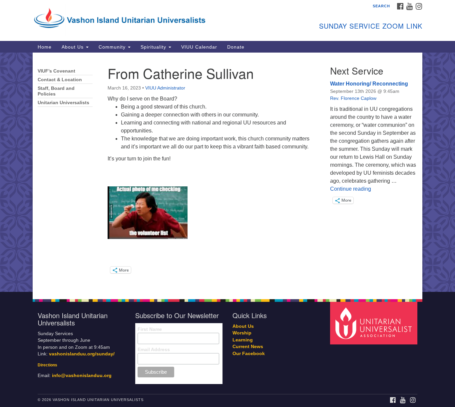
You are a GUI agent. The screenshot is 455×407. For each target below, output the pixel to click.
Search (381, 6)
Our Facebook (248, 353)
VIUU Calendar (199, 47)
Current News (247, 346)
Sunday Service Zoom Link (370, 26)
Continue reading (350, 189)
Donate (235, 47)
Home (45, 47)
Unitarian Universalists (63, 102)
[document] (227, 172)
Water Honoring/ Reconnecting (369, 84)
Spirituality (154, 47)
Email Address (154, 349)
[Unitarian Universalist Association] (374, 322)
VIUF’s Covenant (56, 71)
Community (113, 47)
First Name (150, 329)
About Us (73, 47)
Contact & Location (60, 79)
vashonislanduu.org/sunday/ (82, 353)
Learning (242, 339)
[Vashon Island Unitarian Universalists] (146, 18)
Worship (241, 332)
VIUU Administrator (165, 88)
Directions (47, 365)
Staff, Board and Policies (56, 91)
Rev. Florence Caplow (353, 98)
